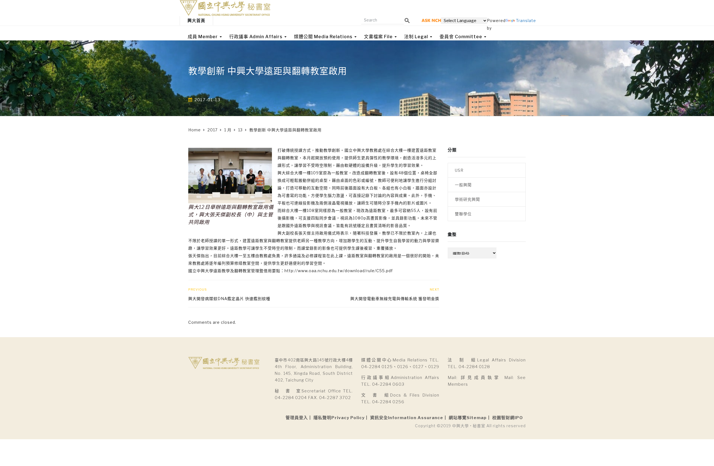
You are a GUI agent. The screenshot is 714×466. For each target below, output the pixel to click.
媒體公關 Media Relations (323, 36)
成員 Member (203, 36)
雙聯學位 (463, 213)
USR (459, 170)
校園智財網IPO (507, 417)
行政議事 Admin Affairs (256, 36)
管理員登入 (297, 417)
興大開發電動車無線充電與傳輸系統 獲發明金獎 (394, 298)
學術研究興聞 (467, 199)
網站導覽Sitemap (468, 417)
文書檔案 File (378, 36)
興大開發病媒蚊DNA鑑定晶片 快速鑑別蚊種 (229, 298)
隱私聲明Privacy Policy (339, 417)
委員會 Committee (461, 36)
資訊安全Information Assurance (406, 417)
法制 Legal (416, 36)
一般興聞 (463, 184)
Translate (526, 20)
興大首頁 (196, 20)
